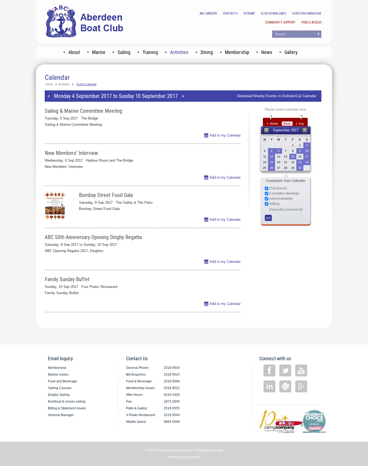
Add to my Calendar (225, 135)
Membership (57, 368)
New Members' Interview (71, 153)
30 (299, 167)
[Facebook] (269, 370)
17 (306, 156)
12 (271, 156)
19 (271, 162)
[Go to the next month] (305, 130)
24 (306, 162)
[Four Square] (285, 386)
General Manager (61, 415)
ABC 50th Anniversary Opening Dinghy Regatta (93, 237)
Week (287, 123)
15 (292, 156)
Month (274, 123)
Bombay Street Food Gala (106, 195)
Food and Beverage (62, 381)
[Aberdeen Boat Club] (85, 20)
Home (49, 84)
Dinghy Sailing (59, 395)
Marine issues (58, 374)
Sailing (273, 204)
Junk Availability (280, 198)
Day (301, 123)
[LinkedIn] (269, 386)
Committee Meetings (283, 193)
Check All (276, 210)
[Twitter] (285, 370)
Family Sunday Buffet (67, 279)
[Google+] (301, 386)
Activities (64, 84)
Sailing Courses (59, 388)
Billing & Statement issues (67, 408)
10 (306, 150)
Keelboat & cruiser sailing (66, 401)
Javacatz (193, 457)
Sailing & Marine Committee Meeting (83, 111)
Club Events (277, 188)
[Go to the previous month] (266, 130)
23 (299, 162)
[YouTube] (301, 370)
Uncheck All (294, 210)
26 (271, 167)
